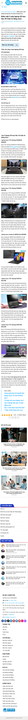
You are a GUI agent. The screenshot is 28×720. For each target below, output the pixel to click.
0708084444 (11, 614)
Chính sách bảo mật (8, 686)
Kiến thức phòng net (8, 645)
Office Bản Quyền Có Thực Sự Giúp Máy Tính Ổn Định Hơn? (16, 567)
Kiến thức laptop (11, 11)
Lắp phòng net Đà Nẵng (9, 680)
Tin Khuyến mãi (4, 533)
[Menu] (2, 3)
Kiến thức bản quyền (5, 515)
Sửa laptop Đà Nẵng (8, 672)
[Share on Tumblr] (18, 417)
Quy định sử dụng (7, 696)
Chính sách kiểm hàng (8, 701)
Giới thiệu (5, 627)
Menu (5, 7)
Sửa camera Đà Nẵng (8, 675)
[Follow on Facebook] (2, 621)
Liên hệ (4, 629)
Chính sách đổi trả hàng (9, 698)
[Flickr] (22, 621)
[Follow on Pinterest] (14, 621)
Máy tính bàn (6, 656)
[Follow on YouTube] (19, 621)
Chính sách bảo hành (8, 688)
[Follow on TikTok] (8, 621)
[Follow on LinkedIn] (16, 621)
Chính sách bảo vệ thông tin (10, 703)
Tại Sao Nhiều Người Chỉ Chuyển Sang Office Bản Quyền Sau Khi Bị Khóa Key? (16, 562)
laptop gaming (14, 147)
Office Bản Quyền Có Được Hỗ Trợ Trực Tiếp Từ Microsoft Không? (16, 545)
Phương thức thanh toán (9, 693)
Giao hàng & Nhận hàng (9, 691)
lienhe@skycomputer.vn (10, 617)
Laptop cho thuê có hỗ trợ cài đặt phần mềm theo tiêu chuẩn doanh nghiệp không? (16, 557)
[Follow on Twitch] (25, 621)
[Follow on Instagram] (5, 621)
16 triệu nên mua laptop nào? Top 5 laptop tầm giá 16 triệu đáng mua (14, 403)
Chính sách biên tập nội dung (10, 706)
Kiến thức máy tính (5, 524)
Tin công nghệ (4, 530)
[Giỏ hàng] (26, 2)
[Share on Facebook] (9, 417)
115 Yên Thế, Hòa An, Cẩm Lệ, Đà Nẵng (14, 603)
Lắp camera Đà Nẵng (8, 677)
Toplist (2, 536)
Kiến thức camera (5, 518)
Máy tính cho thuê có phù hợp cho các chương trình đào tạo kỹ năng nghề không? (16, 584)
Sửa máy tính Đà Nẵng (8, 670)
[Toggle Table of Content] (16, 45)
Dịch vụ (2, 509)
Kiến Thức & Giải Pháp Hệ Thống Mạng (10, 511)
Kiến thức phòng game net (7, 527)
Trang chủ (3, 11)
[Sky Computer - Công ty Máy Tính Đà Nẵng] (14, 2)
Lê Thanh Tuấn (12, 600)
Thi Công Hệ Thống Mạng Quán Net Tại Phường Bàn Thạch (16, 572)
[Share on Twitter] (12, 417)
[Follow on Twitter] (11, 621)
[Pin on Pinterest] (15, 417)
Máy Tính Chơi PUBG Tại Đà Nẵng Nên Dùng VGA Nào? (15, 550)
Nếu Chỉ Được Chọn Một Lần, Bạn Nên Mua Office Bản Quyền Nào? (15, 578)
